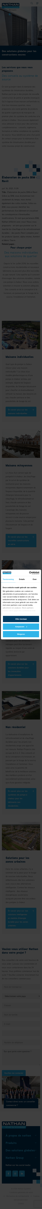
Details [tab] (22, 579)
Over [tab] (35, 579)
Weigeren (21, 634)
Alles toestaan (21, 619)
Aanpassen (19, 626)
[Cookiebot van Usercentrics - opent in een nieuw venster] (29, 572)
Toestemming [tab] (8, 579)
